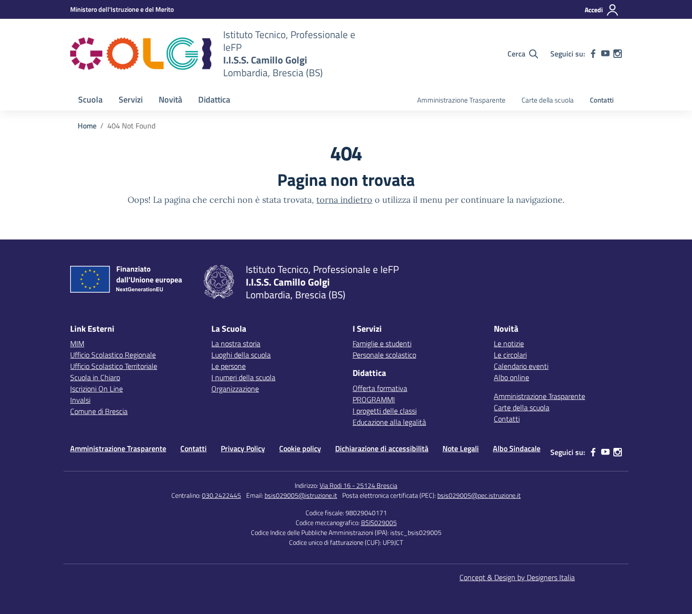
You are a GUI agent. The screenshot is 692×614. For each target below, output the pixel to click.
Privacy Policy (243, 448)
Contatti (602, 100)
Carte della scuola (548, 100)
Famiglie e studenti (382, 343)
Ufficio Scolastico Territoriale (113, 366)
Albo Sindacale (516, 448)
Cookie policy (300, 448)
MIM (77, 343)
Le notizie (509, 343)
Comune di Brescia (99, 411)
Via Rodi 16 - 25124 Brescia (358, 485)
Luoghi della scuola (241, 354)
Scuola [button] (90, 99)
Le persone (228, 366)
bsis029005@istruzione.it (301, 495)
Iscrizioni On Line (96, 388)
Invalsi (80, 400)
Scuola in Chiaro (95, 377)
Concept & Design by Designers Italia (517, 577)
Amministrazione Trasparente (461, 100)
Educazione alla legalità (389, 422)
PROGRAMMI (374, 399)
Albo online (511, 377)
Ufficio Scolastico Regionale (113, 354)
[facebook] (593, 53)
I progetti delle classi (385, 410)
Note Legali (461, 448)
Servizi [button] (131, 99)
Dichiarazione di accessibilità (381, 448)
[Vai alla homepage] (140, 53)
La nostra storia (235, 343)
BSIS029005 (379, 522)
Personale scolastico (384, 354)
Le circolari (510, 354)
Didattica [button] (214, 99)
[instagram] (617, 53)
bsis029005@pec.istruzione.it (479, 495)
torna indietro (344, 199)
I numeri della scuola (243, 377)
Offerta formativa (380, 388)
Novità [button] (170, 99)
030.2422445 (221, 495)
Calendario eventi (521, 366)
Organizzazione (235, 388)
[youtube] (605, 53)
